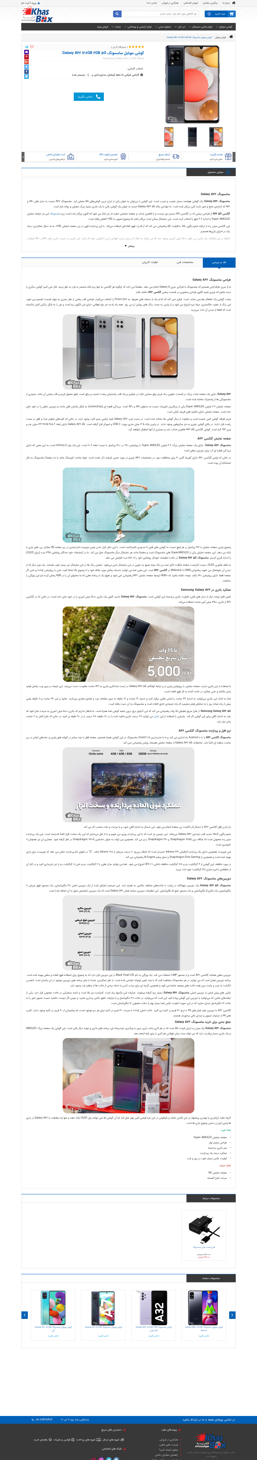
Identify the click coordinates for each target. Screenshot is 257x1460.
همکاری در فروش (170, 3)
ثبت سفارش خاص (55, 154)
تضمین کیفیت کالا (108, 154)
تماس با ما (152, 3)
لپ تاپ (181, 27)
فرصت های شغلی (168, 1445)
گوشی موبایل (225, 27)
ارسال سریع (164, 154)
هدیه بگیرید (216, 154)
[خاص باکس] (37, 14)
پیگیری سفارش (210, 3)
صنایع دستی (164, 27)
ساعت (118, 27)
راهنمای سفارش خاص (166, 1455)
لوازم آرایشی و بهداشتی (140, 27)
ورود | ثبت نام (28, 3)
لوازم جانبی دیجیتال (202, 27)
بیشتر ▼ (129, 246)
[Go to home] (231, 37)
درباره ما (226, 3)
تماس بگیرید (85, 96)
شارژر (156, 716)
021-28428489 (43, 1419)
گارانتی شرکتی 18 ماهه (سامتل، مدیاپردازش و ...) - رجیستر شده (105, 75)
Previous (234, 157)
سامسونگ (55, 214)
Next (23, 157)
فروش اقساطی (191, 3)
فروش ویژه (102, 27)
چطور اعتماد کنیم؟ (168, 1450)
